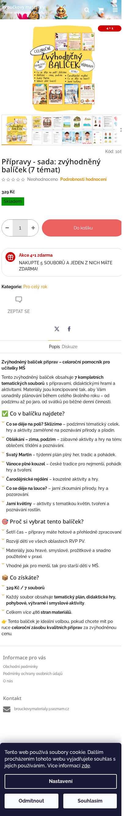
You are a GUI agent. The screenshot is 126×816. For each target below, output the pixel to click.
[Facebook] (69, 328)
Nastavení (60, 781)
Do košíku (83, 227)
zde (86, 766)
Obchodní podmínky (20, 667)
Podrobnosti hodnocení (83, 179)
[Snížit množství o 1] (7, 228)
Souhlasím (90, 801)
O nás (8, 681)
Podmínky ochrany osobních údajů (32, 674)
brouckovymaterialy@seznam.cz (41, 709)
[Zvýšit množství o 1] (33, 228)
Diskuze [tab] (69, 346)
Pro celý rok (35, 286)
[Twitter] (56, 328)
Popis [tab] (54, 346)
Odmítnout (31, 801)
